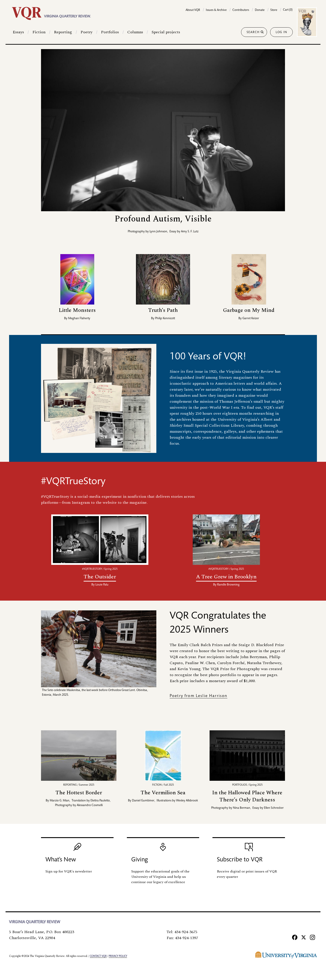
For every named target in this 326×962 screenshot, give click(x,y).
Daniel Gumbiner (143, 800)
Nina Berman (241, 808)
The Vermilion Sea (163, 793)
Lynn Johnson (158, 231)
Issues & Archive (216, 10)
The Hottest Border (78, 793)
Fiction (38, 32)
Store (273, 10)
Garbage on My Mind (249, 310)
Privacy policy (118, 956)
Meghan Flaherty (79, 318)
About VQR (193, 10)
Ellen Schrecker (274, 808)
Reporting (63, 32)
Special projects (165, 32)
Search (253, 32)
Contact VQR (98, 956)
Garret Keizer (250, 318)
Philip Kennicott (165, 318)
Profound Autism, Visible (163, 219)
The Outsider (100, 577)
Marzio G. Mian (59, 800)
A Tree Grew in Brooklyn (226, 577)
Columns (135, 32)
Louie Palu (101, 584)
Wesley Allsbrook (187, 800)
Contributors (240, 10)
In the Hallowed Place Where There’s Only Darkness (247, 796)
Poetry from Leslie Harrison (198, 696)
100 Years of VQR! (208, 357)
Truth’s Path (163, 310)
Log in (281, 32)
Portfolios (110, 32)
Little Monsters (77, 310)
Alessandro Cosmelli (90, 805)
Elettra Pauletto (100, 800)
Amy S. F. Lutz (189, 231)
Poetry (86, 32)
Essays (18, 32)
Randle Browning (228, 584)
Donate (260, 10)
